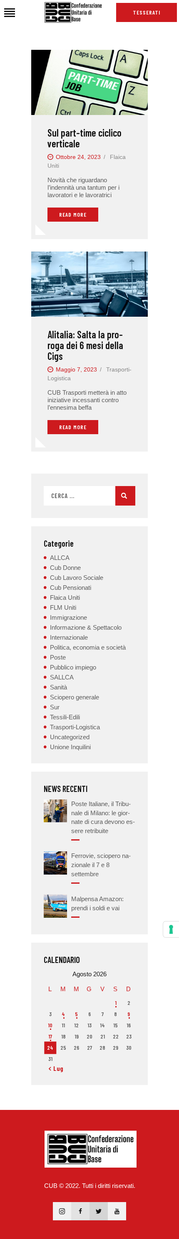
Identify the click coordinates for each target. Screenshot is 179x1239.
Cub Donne (65, 567)
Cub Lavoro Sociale (76, 577)
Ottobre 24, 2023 (78, 157)
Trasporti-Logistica (75, 727)
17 (50, 1036)
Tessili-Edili (65, 717)
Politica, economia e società (88, 647)
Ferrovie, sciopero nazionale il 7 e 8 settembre (101, 864)
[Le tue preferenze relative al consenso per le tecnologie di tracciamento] (171, 929)
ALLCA (60, 557)
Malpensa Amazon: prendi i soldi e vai (97, 903)
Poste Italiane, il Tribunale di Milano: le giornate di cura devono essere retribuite (103, 817)
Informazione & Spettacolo (86, 627)
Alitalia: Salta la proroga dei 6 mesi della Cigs (85, 345)
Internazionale (69, 637)
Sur (55, 707)
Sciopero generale (74, 697)
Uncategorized (70, 736)
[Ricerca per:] (89, 495)
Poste (58, 657)
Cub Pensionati (70, 587)
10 (50, 1025)
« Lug (56, 1068)
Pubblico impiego (73, 667)
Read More (73, 214)
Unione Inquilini (70, 746)
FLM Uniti (63, 607)
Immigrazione (68, 617)
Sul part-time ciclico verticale (84, 138)
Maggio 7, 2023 (76, 369)
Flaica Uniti (65, 597)
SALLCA (62, 677)
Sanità (58, 687)
